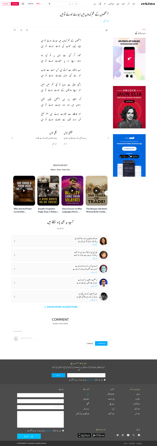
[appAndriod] (98, 435)
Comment (101, 343)
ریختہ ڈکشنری (136, 404)
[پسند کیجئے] (14, 30)
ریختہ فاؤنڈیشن (110, 394)
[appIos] (84, 435)
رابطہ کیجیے (112, 404)
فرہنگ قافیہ (86, 399)
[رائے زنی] (27, 30)
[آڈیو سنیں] (106, 30)
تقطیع (88, 404)
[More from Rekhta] (23, 4)
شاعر (133, 4)
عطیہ (88, 394)
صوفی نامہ (137, 399)
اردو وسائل (86, 409)
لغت (123, 4)
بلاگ (100, 4)
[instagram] (123, 435)
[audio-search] (49, 3)
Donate (6, 4)
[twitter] (133, 435)
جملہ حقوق (125, 443)
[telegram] (117, 435)
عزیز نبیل (106, 21)
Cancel (90, 343)
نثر (105, 4)
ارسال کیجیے (26, 436)
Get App (14, 4)
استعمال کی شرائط (132, 443)
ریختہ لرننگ (137, 409)
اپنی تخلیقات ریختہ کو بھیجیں (82, 414)
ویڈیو (118, 4)
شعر (128, 4)
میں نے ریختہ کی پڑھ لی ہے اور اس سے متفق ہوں (86, 380)
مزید (95, 4)
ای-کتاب (111, 4)
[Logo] (148, 4)
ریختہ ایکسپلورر (111, 414)
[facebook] (139, 435)
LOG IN (30, 4)
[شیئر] (21, 30)
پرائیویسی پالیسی (90, 380)
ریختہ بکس (137, 414)
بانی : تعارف (111, 399)
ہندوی (138, 394)
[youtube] (128, 435)
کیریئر (113, 409)
